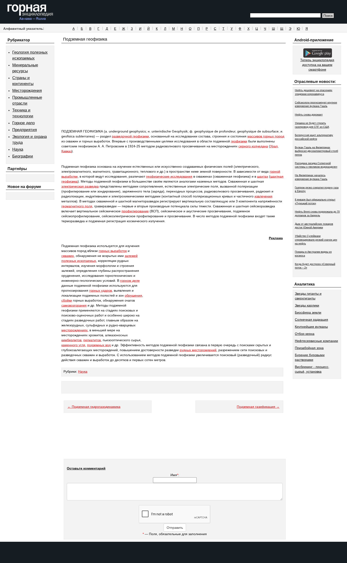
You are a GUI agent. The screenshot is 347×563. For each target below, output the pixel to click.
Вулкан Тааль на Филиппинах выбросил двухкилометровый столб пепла (316, 151)
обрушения (133, 295)
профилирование (135, 211)
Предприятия (24, 130)
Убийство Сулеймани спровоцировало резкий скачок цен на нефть (316, 240)
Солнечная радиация (311, 319)
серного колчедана (253, 146)
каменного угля (73, 345)
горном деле (130, 280)
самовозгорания (74, 305)
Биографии (22, 156)
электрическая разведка (80, 186)
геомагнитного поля (76, 206)
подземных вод (99, 345)
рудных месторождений (198, 350)
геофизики (239, 141)
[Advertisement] (173, 95)
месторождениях (74, 330)
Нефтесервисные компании (316, 341)
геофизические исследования (169, 176)
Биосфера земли (308, 312)
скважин (67, 256)
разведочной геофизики (130, 136)
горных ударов (100, 290)
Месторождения (27, 90)
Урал (274, 146)
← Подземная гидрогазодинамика (94, 407)
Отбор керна (304, 334)
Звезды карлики (307, 305)
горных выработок (113, 251)
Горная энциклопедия (30, 12)
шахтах (262, 176)
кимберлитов (71, 340)
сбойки (66, 300)
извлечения (263, 196)
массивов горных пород (265, 136)
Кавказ (66, 151)
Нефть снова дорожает (309, 114)
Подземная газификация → (258, 407)
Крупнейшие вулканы (311, 326)
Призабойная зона (309, 348)
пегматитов (92, 340)
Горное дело (23, 123)
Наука (17, 149)
